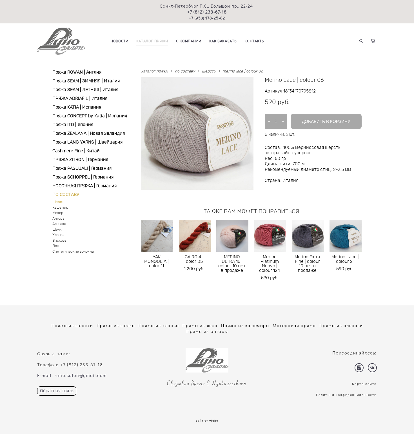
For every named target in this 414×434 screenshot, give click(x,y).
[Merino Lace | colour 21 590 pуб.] (346, 236)
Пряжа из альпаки (341, 325)
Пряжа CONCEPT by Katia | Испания (89, 116)
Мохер (57, 213)
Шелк (57, 230)
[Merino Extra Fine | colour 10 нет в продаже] (308, 236)
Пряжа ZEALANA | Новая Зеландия (88, 133)
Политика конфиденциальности (346, 394)
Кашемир (60, 208)
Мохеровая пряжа (294, 325)
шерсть (208, 71)
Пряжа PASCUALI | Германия (82, 168)
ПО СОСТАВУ (65, 194)
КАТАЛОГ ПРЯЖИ (152, 41)
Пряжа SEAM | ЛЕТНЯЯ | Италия (85, 89)
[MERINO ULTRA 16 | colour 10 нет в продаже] (232, 236)
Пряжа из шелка (116, 325)
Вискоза (59, 241)
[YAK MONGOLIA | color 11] (157, 236)
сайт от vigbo (207, 420)
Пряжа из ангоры (207, 331)
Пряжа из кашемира (245, 325)
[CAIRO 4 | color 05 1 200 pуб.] (195, 236)
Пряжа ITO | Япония (72, 124)
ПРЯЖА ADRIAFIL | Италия (79, 98)
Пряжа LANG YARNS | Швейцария (87, 142)
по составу (185, 71)
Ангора (58, 219)
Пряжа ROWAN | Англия (76, 72)
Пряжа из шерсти (72, 325)
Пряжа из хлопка (159, 325)
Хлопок (58, 235)
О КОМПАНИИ (188, 41)
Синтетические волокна (73, 252)
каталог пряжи (154, 71)
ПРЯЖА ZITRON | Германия (80, 159)
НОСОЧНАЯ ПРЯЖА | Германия (84, 186)
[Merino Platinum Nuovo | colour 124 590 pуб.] (270, 236)
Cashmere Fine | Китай (76, 151)
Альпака (59, 224)
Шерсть (58, 202)
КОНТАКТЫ (254, 41)
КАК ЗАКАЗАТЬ (223, 41)
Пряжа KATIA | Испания (76, 107)
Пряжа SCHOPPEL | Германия (82, 177)
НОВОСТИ (119, 41)
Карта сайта (364, 383)
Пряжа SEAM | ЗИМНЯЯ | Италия (86, 81)
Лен (55, 246)
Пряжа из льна (200, 325)
